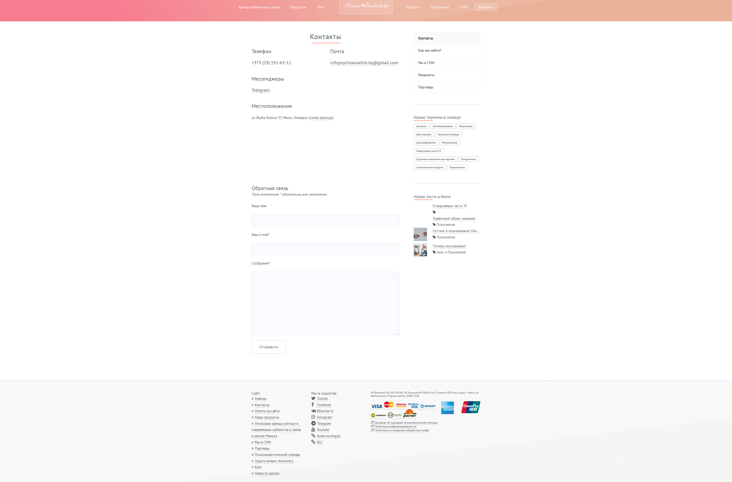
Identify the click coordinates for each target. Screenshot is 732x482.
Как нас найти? (429, 50)
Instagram (324, 417)
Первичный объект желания (454, 218)
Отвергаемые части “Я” (428, 151)
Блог (320, 7)
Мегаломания (450, 142)
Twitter (322, 398)
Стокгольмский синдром (429, 167)
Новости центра (267, 473)
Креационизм (457, 167)
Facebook (324, 405)
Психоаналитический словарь (277, 454)
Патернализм (468, 159)
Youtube (323, 429)
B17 (320, 442)
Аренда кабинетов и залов (259, 7)
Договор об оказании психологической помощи (406, 422)
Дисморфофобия (426, 142)
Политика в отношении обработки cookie (402, 430)
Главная (260, 398)
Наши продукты (267, 417)
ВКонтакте (325, 411)
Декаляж (421, 126)
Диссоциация (423, 134)
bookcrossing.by (328, 436)
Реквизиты (426, 75)
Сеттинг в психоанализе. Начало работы (463, 231)
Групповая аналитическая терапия (435, 159)
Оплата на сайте (267, 411)
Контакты (485, 7)
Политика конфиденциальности (395, 426)
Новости (413, 7)
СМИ (463, 7)
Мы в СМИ (426, 62)
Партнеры (425, 87)
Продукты (298, 7)
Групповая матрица (448, 134)
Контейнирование (443, 126)
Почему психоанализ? (449, 246)
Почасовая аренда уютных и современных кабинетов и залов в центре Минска (276, 429)
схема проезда (321, 117)
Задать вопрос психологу (274, 461)
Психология (440, 7)
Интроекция (466, 126)
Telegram (324, 423)
